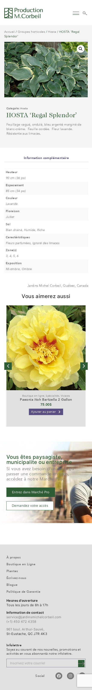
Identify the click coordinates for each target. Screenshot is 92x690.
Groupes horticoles (31, 32)
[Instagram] (70, 675)
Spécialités (52, 396)
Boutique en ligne (33, 396)
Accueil (9, 32)
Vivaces (65, 396)
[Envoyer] (81, 663)
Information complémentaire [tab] (46, 158)
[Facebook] (58, 675)
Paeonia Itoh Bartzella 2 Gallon (46, 399)
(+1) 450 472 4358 (21, 622)
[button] (76, 12)
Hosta (52, 32)
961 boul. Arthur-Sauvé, (25, 629)
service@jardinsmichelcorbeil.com (33, 617)
